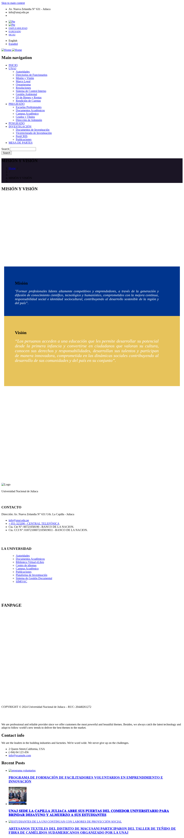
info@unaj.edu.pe (19, 520)
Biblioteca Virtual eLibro (30, 562)
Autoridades (23, 555)
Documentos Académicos (30, 558)
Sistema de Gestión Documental (34, 578)
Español (13, 43)
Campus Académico (27, 568)
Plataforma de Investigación (31, 575)
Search (5, 148)
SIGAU (12, 34)
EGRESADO (15, 31)
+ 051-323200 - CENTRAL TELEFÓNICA (34, 523)
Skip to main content (13, 2)
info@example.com (20, 755)
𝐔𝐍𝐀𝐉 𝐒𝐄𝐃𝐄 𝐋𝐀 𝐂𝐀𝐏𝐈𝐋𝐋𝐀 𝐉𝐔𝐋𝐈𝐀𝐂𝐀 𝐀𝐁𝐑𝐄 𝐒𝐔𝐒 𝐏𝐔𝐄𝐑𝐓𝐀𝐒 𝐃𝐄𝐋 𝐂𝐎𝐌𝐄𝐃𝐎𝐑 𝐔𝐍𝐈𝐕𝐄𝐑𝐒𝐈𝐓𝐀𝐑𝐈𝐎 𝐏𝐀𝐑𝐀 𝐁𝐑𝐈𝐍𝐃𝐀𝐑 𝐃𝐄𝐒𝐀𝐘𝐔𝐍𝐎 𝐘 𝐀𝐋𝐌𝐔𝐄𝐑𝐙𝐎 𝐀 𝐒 (89, 813)
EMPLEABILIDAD (18, 28)
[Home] (11, 49)
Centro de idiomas (26, 565)
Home (12, 168)
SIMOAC (21, 581)
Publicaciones (23, 571)
